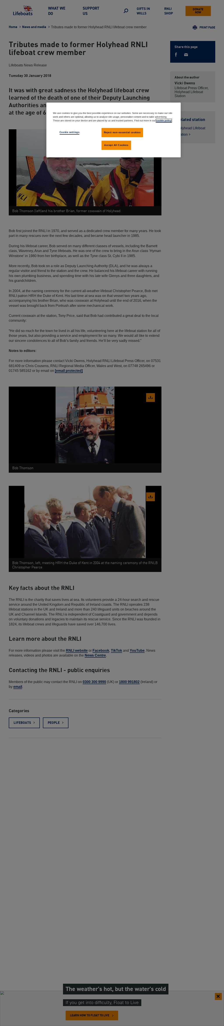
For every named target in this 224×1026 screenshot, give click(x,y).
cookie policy (164, 120)
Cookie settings (70, 132)
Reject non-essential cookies (122, 132)
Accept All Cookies (116, 145)
